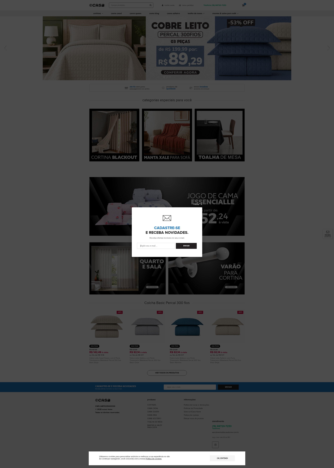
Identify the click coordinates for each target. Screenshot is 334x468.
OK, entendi (222, 458)
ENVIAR (186, 246)
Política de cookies (154, 459)
